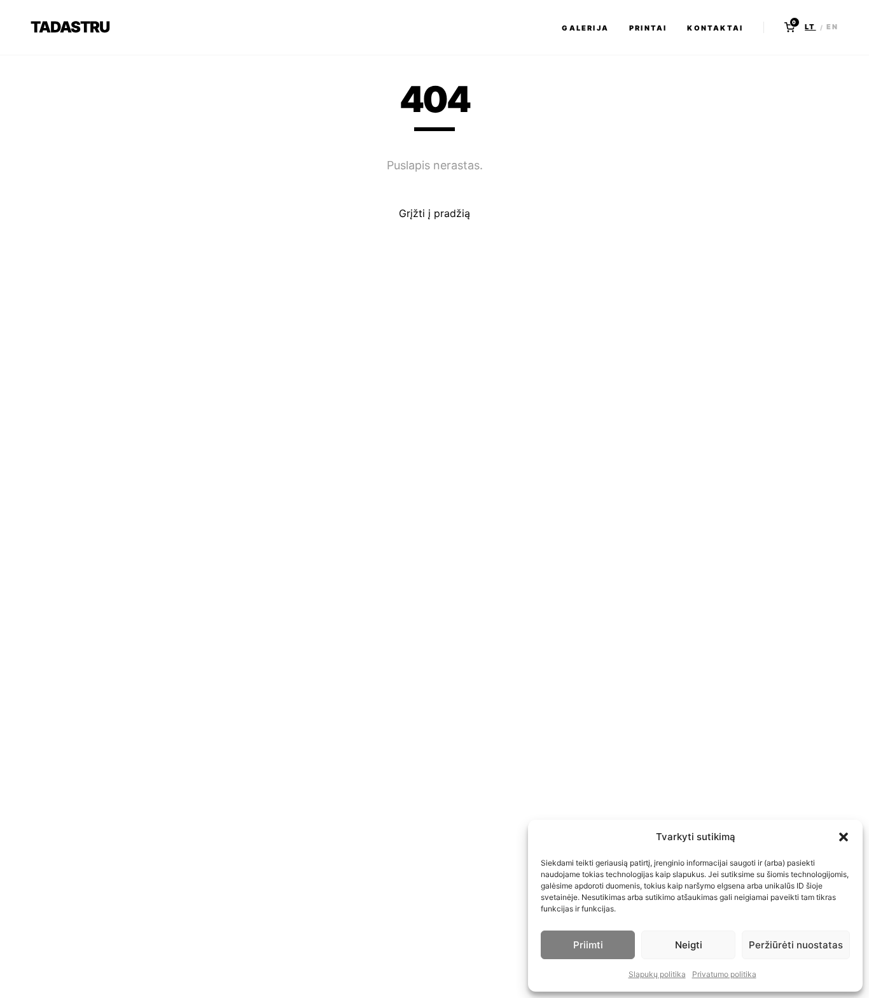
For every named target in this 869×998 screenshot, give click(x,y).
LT (810, 26)
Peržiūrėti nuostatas (796, 945)
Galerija (585, 28)
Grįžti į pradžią (434, 213)
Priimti (588, 945)
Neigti (688, 945)
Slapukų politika (657, 974)
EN (832, 26)
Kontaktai (715, 28)
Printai (648, 28)
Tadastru (70, 27)
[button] (843, 837)
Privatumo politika (724, 974)
